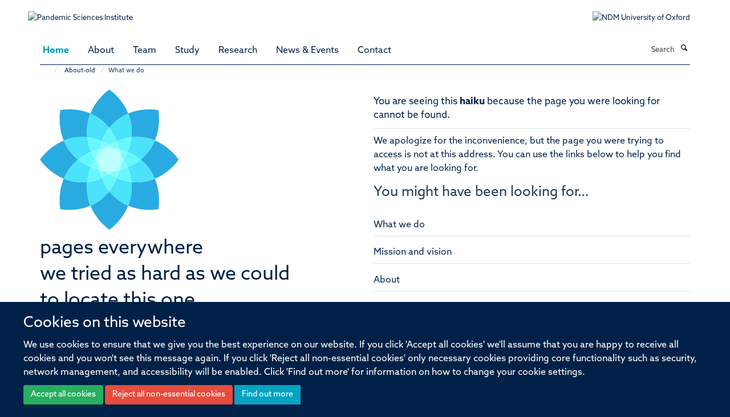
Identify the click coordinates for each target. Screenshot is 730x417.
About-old (79, 71)
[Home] (49, 71)
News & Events (307, 50)
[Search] (684, 49)
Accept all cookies (63, 394)
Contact (374, 50)
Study (187, 50)
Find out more (267, 394)
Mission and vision (413, 252)
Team (144, 50)
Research (237, 50)
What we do (399, 225)
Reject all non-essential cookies (168, 394)
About (101, 50)
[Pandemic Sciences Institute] (86, 12)
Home (56, 50)
